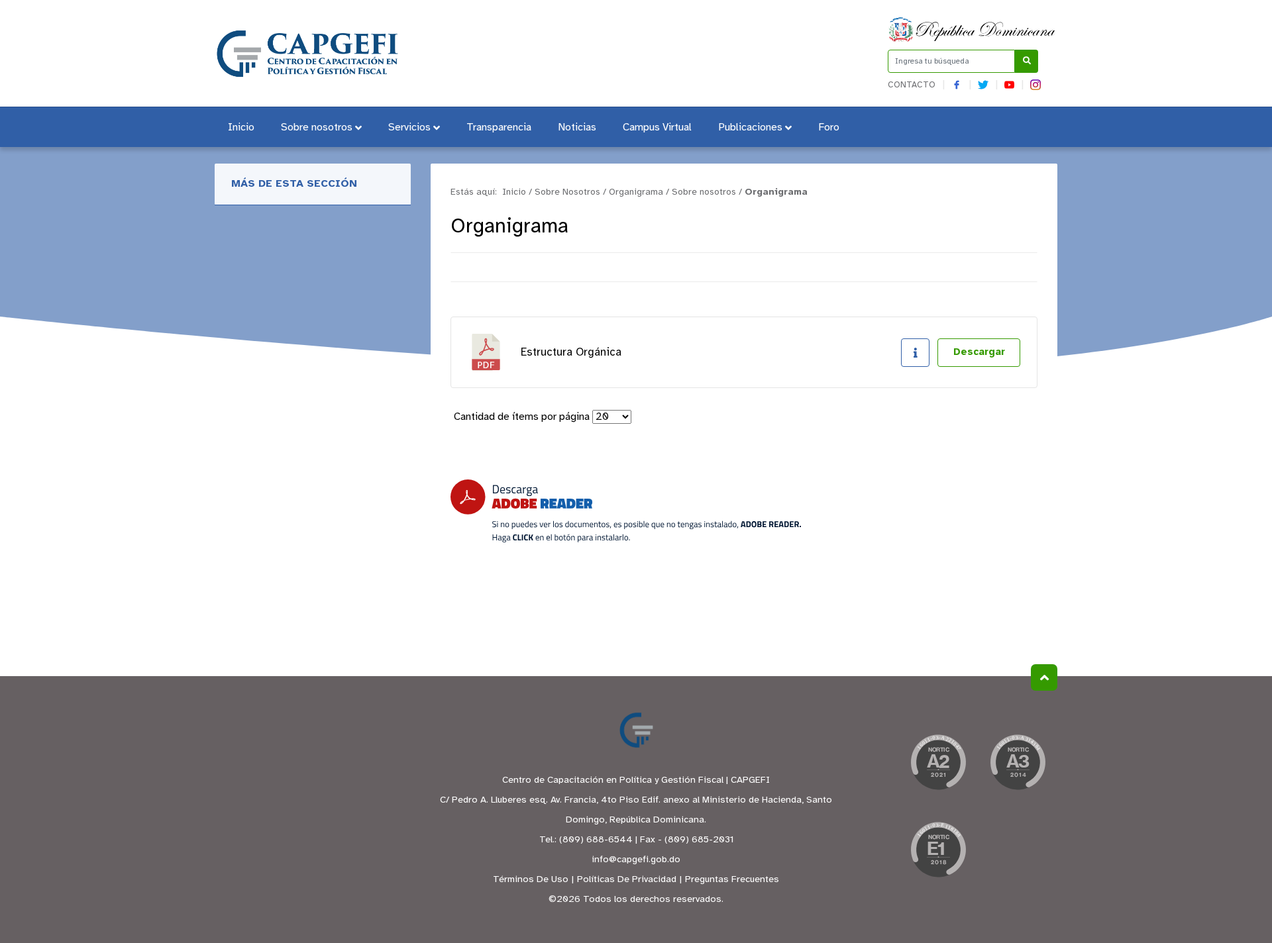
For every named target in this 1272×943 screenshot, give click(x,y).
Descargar (979, 352)
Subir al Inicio (1044, 677)
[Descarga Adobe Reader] (626, 510)
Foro (828, 127)
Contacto (911, 85)
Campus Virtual (657, 127)
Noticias (577, 127)
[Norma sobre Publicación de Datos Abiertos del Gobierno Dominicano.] (938, 766)
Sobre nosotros (316, 127)
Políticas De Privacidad (626, 880)
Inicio (241, 127)
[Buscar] (1026, 61)
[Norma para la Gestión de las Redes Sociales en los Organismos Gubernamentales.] (938, 854)
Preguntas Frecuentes (732, 880)
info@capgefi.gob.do (636, 860)
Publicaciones (750, 127)
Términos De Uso (530, 880)
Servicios (409, 127)
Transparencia (498, 127)
